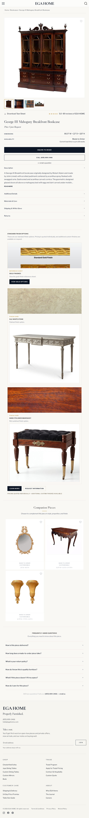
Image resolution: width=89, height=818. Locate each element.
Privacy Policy (51, 809)
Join (81, 742)
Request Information (34, 488)
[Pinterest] (13, 813)
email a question (45, 163)
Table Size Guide (9, 798)
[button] (44, 168)
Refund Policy (62, 809)
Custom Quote (51, 775)
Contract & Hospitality (54, 772)
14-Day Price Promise (11, 794)
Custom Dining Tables (11, 772)
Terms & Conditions (37, 809)
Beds (5, 779)
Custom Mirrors (8, 775)
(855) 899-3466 (51, 694)
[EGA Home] (44, 3)
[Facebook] (8, 813)
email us (62, 694)
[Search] (86, 3)
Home (7, 10)
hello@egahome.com (10, 722)
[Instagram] (4, 813)
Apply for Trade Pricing (54, 768)
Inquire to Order (44, 150)
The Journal (50, 794)
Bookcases (14, 10)
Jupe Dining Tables (9, 768)
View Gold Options (19, 282)
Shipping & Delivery (10, 791)
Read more (8, 186)
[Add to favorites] (81, 21)
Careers (49, 798)
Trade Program (51, 765)
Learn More (14, 488)
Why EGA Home (52, 791)
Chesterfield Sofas (10, 765)
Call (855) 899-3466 (44, 157)
